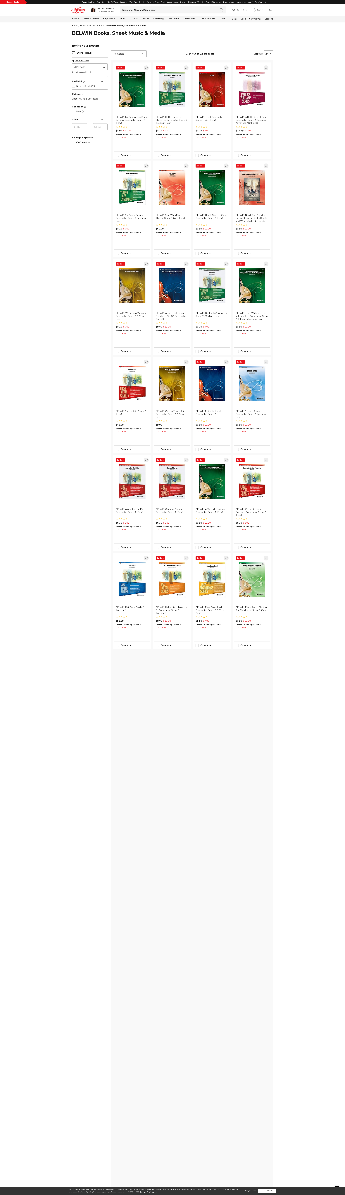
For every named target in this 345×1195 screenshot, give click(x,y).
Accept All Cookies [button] (267, 1191)
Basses (145, 19)
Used (243, 19)
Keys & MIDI (109, 19)
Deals (234, 19)
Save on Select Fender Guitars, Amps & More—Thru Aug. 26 (173, 2)
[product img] (132, 89)
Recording (158, 19)
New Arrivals (255, 19)
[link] (132, 120)
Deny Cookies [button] (250, 1191)
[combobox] (129, 53)
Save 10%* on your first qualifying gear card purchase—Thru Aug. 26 (236, 2)
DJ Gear (133, 19)
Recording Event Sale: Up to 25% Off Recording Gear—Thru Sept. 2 (111, 2)
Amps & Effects (91, 19)
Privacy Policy (140, 1189)
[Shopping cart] (270, 9)
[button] (103, 9)
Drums (122, 19)
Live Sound (173, 19)
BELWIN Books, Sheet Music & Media (127, 25)
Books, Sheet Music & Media (93, 25)
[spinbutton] (79, 126)
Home (75, 25)
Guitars (75, 19)
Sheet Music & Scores (85, 98)
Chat (99, 11)
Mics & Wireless (207, 19)
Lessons (269, 19)
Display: (258, 54)
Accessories (189, 19)
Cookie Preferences (148, 1192)
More (222, 19)
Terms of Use (133, 1192)
